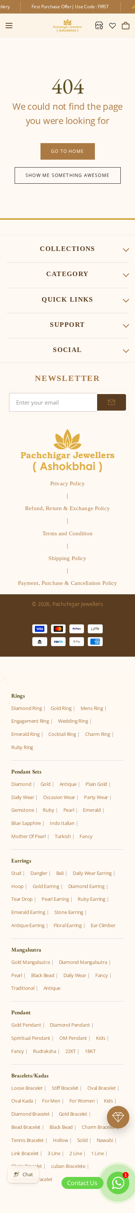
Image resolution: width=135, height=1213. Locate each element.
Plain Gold (96, 784)
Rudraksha (44, 1051)
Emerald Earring (28, 912)
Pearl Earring (55, 899)
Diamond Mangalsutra (83, 962)
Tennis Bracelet (27, 1140)
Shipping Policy (67, 558)
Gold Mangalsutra (30, 962)
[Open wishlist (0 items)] (112, 25)
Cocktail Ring (62, 734)
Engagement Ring (30, 721)
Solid (82, 1140)
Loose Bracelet (27, 1088)
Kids (100, 1038)
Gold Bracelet (73, 1113)
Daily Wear (22, 797)
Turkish (63, 836)
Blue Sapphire (26, 823)
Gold (45, 784)
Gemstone (22, 810)
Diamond (21, 784)
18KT (90, 1051)
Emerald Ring (25, 734)
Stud (16, 873)
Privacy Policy (67, 483)
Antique (68, 784)
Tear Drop (22, 899)
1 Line (97, 1153)
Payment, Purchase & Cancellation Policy (67, 583)
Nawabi (105, 1140)
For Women (82, 1100)
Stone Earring (68, 912)
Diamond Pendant (70, 1024)
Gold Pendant (26, 1024)
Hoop (17, 886)
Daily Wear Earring (92, 873)
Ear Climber (103, 925)
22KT (70, 1051)
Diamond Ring (26, 708)
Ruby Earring (91, 899)
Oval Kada (22, 1100)
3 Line (54, 1153)
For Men (51, 1100)
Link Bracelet (25, 1153)
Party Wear (96, 797)
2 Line (75, 1153)
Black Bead (42, 975)
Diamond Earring (86, 886)
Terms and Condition (67, 533)
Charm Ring (97, 734)
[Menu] (9, 25)
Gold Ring (61, 708)
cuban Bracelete (68, 1166)
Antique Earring (28, 925)
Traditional (22, 988)
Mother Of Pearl (28, 836)
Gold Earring (46, 886)
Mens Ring (92, 708)
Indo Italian (62, 823)
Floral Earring (68, 925)
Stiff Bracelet (65, 1088)
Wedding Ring (73, 721)
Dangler (38, 873)
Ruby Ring (22, 747)
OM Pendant (73, 1038)
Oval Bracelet (101, 1088)
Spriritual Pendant (30, 1038)
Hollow (60, 1140)
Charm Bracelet (98, 1127)
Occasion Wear (59, 797)
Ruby (48, 810)
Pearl (68, 810)
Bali (60, 873)
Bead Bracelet (25, 1127)
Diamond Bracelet (30, 1113)
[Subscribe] (111, 402)
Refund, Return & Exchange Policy (67, 508)
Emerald (92, 810)
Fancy (86, 836)
